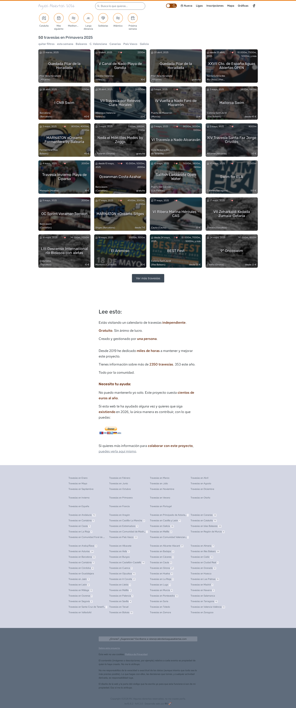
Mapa (230, 5)
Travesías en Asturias (80, 551)
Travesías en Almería (202, 545)
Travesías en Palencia (121, 595)
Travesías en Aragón (119, 514)
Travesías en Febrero (119, 477)
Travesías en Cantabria (81, 520)
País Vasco (130, 44)
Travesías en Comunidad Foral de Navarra (90, 537)
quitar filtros (46, 44)
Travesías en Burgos (119, 556)
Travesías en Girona (161, 568)
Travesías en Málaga (80, 590)
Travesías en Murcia (161, 590)
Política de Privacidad (136, 654)
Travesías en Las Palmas (204, 579)
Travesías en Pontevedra (164, 595)
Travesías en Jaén (78, 579)
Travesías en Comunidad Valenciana (170, 537)
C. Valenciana (98, 44)
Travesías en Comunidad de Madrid (128, 531)
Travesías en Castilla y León (165, 520)
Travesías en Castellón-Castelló (126, 562)
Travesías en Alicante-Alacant (166, 545)
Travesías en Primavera (121, 497)
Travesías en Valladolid (79, 612)
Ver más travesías (148, 278)
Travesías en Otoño (200, 497)
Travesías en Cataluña (203, 520)
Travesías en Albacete (120, 545)
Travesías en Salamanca (203, 595)
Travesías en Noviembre (162, 489)
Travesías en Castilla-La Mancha (126, 520)
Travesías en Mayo (77, 483)
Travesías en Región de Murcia (207, 531)
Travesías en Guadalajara (81, 573)
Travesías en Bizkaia (120, 612)
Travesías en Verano (160, 497)
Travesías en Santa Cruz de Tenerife (88, 606)
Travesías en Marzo (159, 477)
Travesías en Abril (199, 477)
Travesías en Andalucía (81, 514)
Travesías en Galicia (161, 526)
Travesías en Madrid (202, 584)
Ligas (199, 5)
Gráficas (243, 5)
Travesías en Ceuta (79, 526)
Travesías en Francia (119, 506)
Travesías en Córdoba (80, 568)
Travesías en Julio (159, 483)
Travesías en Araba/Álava (82, 545)
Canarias (115, 44)
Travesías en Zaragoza (202, 612)
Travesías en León (78, 584)
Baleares (81, 44)
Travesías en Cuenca (120, 568)
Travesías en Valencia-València (207, 606)
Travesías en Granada (203, 568)
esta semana (65, 44)
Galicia (144, 44)
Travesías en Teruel (118, 606)
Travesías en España (78, 506)
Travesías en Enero (78, 477)
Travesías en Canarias (203, 514)
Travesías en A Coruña (122, 579)
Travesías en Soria (159, 601)
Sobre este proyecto (109, 648)
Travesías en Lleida (119, 584)
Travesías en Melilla (161, 531)
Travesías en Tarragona (204, 601)
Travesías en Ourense (80, 595)
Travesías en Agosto (201, 483)
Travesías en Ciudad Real (204, 562)
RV (166, 703)
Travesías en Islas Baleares (206, 526)
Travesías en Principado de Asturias (169, 514)
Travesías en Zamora (160, 612)
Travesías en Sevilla (120, 601)
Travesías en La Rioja (80, 531)
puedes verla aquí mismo (117, 451)
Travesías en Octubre (120, 489)
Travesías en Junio (118, 483)
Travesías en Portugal (161, 506)
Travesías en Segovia (80, 601)
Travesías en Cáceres (161, 556)
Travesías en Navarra (202, 590)
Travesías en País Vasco (123, 537)
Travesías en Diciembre (202, 489)
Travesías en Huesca (201, 573)
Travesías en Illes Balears (205, 551)
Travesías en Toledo (160, 606)
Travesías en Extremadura (123, 526)
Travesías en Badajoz (162, 551)
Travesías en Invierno (79, 497)
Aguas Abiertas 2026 (56, 5)
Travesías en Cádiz (201, 556)
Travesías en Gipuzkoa (122, 573)
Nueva (188, 5)
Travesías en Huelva (161, 573)
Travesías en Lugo (160, 584)
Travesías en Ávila (119, 551)
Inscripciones (215, 5)
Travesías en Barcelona (81, 556)
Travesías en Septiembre (80, 489)
